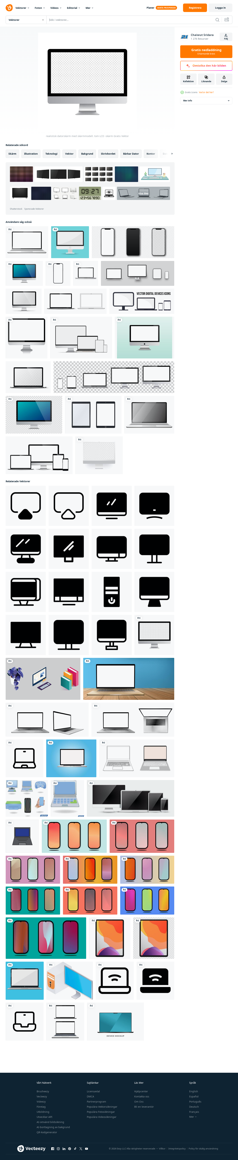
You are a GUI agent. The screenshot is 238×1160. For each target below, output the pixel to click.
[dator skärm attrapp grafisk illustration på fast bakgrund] (43, 679)
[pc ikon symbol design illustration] (112, 592)
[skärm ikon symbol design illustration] (26, 506)
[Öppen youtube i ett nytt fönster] (86, 1148)
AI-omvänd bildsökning (50, 1122)
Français (194, 1111)
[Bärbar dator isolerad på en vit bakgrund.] (149, 415)
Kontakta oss (141, 1096)
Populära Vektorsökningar (102, 1106)
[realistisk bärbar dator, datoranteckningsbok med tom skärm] (85, 273)
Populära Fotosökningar (101, 1111)
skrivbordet (108, 153)
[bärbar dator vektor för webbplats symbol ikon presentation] (22, 836)
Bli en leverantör (144, 1106)
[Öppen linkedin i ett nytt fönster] (64, 1148)
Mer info (187, 100)
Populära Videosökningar (101, 1117)
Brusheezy (43, 1091)
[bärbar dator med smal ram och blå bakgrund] (115, 1022)
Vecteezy (42, 1096)
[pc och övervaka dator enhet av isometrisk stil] (70, 981)
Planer (150, 7)
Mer (88, 8)
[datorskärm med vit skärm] (70, 242)
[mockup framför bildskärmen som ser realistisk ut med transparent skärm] (24, 301)
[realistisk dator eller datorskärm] (24, 273)
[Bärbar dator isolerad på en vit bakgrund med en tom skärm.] (27, 242)
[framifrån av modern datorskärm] (26, 337)
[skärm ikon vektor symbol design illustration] (69, 506)
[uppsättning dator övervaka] (130, 798)
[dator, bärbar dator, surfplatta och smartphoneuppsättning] (81, 337)
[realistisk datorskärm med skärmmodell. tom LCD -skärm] (154, 635)
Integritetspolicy (177, 1148)
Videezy (41, 1101)
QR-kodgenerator (47, 1132)
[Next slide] (169, 154)
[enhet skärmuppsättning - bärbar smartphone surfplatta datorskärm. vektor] (114, 377)
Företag (41, 1106)
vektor (69, 153)
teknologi (51, 153)
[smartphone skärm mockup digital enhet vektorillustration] (74, 836)
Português (195, 1101)
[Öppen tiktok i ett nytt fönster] (75, 1148)
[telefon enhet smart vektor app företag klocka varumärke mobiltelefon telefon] (58, 273)
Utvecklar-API (44, 1117)
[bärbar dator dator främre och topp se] (132, 720)
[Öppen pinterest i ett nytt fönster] (69, 1148)
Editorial (72, 8)
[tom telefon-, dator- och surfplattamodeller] (137, 273)
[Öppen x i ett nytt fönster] (80, 1148)
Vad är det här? (206, 92)
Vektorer (21, 8)
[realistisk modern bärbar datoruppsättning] (65, 1022)
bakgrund (87, 153)
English (193, 1091)
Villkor (162, 1148)
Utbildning (43, 1111)
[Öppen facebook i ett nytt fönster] (52, 1148)
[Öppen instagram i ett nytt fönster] (58, 1148)
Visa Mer (143, 193)
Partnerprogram (96, 1101)
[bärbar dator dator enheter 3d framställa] (67, 798)
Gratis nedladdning (206, 51)
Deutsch (194, 1106)
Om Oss (139, 1101)
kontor (151, 153)
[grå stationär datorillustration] (99, 455)
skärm (12, 153)
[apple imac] (144, 337)
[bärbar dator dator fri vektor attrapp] (25, 981)
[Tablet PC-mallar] (93, 415)
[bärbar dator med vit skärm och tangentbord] (47, 720)
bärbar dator (131, 153)
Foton (38, 8)
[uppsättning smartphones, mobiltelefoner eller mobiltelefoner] (133, 242)
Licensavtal (93, 1091)
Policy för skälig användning (203, 1148)
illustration (31, 153)
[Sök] (217, 20)
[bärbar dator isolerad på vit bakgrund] (136, 758)
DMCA (90, 1096)
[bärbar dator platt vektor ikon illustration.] (71, 758)
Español (194, 1096)
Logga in (220, 7)
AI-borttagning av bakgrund (53, 1127)
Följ (226, 38)
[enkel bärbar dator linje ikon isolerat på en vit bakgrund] (25, 1022)
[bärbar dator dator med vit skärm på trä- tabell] (128, 679)
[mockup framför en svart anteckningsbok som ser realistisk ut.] (75, 301)
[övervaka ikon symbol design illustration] (112, 506)
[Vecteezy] (9, 7)
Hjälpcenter (141, 1091)
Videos (54, 8)
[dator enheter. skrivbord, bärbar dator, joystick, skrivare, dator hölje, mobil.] (27, 798)
